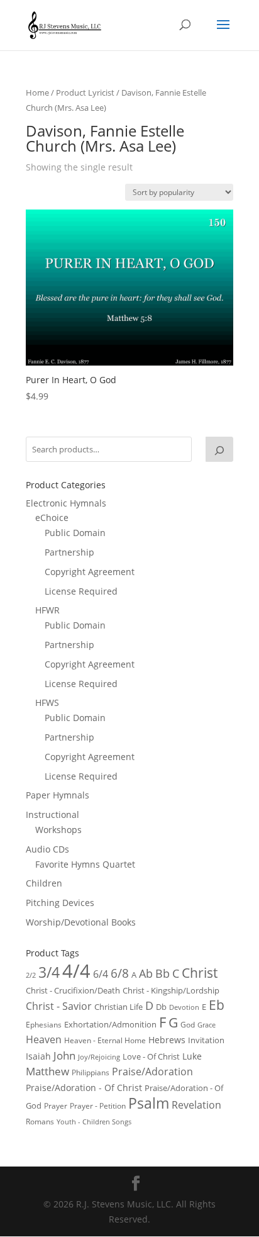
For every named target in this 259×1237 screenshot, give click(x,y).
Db (161, 1006)
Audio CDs (47, 849)
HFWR (47, 610)
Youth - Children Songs (94, 1121)
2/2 (31, 975)
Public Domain (75, 533)
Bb (162, 973)
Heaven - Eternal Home (105, 1040)
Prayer (55, 1105)
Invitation (206, 1040)
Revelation (196, 1105)
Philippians (90, 1072)
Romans (40, 1121)
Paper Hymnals (57, 795)
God (187, 1024)
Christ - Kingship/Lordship (171, 990)
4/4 (76, 970)
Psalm (148, 1103)
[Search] (219, 449)
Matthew (47, 1071)
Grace (206, 1024)
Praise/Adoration (152, 1071)
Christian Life (118, 1006)
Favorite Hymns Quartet (85, 864)
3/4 (49, 972)
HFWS (47, 702)
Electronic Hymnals (66, 503)
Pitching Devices (60, 903)
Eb (216, 1005)
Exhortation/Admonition (110, 1024)
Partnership (69, 552)
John (64, 1055)
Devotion (184, 1007)
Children (44, 883)
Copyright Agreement (90, 572)
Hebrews (166, 1040)
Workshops (58, 830)
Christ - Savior (59, 1006)
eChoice (52, 517)
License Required (81, 591)
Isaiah (38, 1056)
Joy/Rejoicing (99, 1056)
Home (37, 92)
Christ (200, 973)
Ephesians (44, 1024)
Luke (192, 1056)
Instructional (52, 814)
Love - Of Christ (151, 1056)
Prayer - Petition (98, 1105)
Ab (146, 973)
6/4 (100, 974)
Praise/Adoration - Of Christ (84, 1088)
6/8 (120, 973)
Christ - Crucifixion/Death (73, 990)
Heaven (44, 1039)
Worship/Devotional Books (81, 922)
